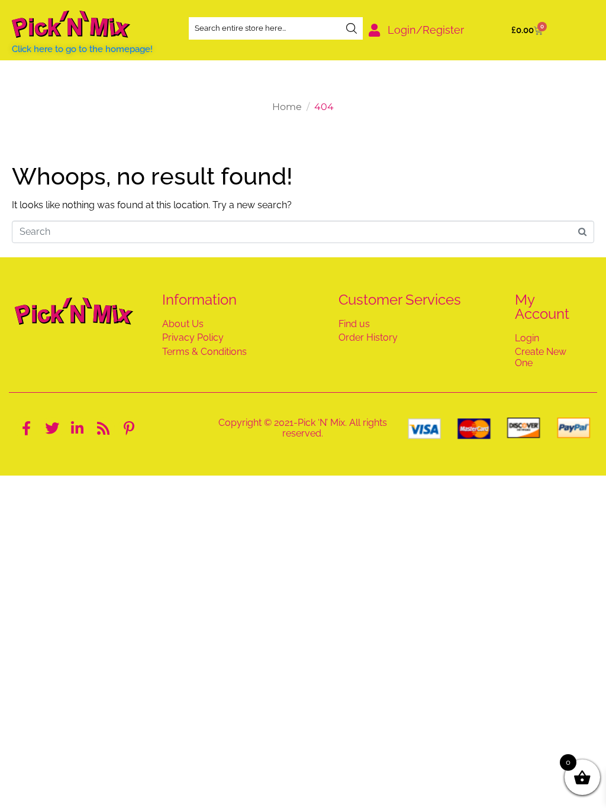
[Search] (351, 28)
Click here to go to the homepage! (82, 49)
